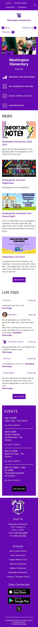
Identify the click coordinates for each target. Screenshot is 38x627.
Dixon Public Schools (18, 551)
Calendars (22, 7)
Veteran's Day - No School (14, 455)
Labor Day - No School (16, 420)
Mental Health (21, 3)
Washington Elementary (17, 572)
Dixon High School (18, 555)
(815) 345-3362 (20, 536)
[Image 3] (34, 52)
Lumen (8, 3)
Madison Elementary (18, 568)
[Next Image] (11, 53)
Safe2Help (10, 7)
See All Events (19, 489)
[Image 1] (27, 52)
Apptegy (23, 624)
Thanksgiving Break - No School (15, 474)
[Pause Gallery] (33, 49)
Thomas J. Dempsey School (18, 577)
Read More (17, 333)
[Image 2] (30, 52)
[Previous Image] (6, 53)
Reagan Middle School (18, 559)
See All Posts (19, 280)
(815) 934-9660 (21, 533)
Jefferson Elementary (18, 564)
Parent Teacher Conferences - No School (13, 437)
